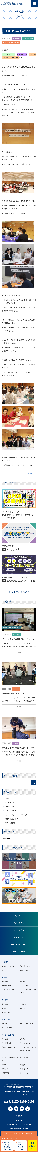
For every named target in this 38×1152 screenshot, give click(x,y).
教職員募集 (5, 1073)
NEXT (30, 474)
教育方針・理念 (25, 966)
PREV (8, 474)
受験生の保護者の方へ (19, 944)
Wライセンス (6, 1023)
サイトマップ (24, 1073)
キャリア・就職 (7, 1028)
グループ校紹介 (25, 970)
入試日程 (23, 1008)
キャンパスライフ (8, 1039)
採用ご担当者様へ (19, 952)
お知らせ (23, 1065)
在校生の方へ (19, 930)
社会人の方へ (19, 923)
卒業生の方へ (19, 937)
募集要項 (5, 1004)
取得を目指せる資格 (26, 1023)
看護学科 (8, 798)
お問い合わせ (24, 1069)
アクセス (5, 970)
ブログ (4, 1065)
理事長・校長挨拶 (8, 966)
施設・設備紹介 (25, 1043)
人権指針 (19, 1120)
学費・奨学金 (6, 1012)
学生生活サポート (8, 1043)
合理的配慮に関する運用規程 (19, 1129)
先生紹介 (23, 1039)
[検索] (33, 782)
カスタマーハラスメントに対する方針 (19, 1124)
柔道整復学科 (16, 38)
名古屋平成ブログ (11, 819)
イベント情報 (24, 1058)
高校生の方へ (19, 916)
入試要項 (23, 1004)
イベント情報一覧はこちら (19, 592)
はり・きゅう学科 (28, 38)
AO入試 (4, 1008)
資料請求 (5, 1069)
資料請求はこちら (32, 1147)
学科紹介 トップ (7, 981)
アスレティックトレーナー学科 (11, 42)
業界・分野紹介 (10, 823)
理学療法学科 (10, 802)
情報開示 (19, 1116)
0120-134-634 (21, 1101)
